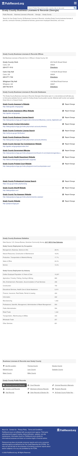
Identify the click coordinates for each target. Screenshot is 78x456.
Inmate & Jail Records (12, 389)
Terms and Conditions (35, 430)
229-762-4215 (8, 87)
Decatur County (57, 366)
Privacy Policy (22, 430)
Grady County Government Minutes (16, 150)
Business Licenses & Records (15, 385)
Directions (54, 67)
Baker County (7, 373)
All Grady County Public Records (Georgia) (65, 392)
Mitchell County (8, 369)
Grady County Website (11, 201)
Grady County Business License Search (18, 117)
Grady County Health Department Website (19, 157)
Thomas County (33, 366)
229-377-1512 (8, 67)
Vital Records (9, 392)
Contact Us (12, 430)
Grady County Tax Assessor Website (17, 194)
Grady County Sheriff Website (14, 188)
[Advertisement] (39, 36)
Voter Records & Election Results (40, 392)
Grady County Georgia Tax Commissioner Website (22, 144)
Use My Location (10, 366)
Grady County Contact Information (16, 124)
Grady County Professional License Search (19, 181)
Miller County (32, 373)
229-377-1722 (8, 77)
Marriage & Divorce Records (39, 389)
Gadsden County (57, 369)
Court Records (35, 385)
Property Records (60, 389)
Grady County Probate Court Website (17, 163)
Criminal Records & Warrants (64, 385)
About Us (5, 430)
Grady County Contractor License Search (19, 130)
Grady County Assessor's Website (16, 104)
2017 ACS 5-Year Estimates (54, 242)
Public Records (7, 14)
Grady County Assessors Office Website (18, 111)
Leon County (32, 369)
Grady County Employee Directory (16, 137)
